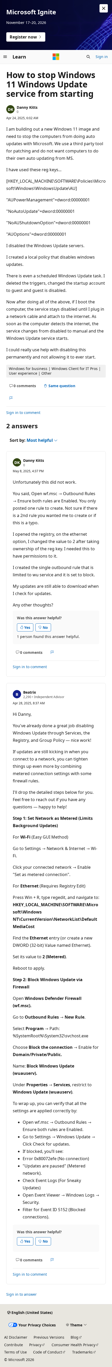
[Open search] (88, 56)
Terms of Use (15, 1352)
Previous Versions (49, 1337)
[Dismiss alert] (103, 8)
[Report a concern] (10, 398)
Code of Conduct (47, 1352)
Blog (74, 1337)
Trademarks (82, 1352)
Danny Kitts (27, 107)
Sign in (102, 56)
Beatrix (29, 692)
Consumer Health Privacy (73, 1344)
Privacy (35, 1344)
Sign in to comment (23, 412)
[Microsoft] (56, 56)
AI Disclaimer (15, 1337)
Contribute (13, 1344)
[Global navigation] (5, 56)
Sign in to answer (21, 1294)
